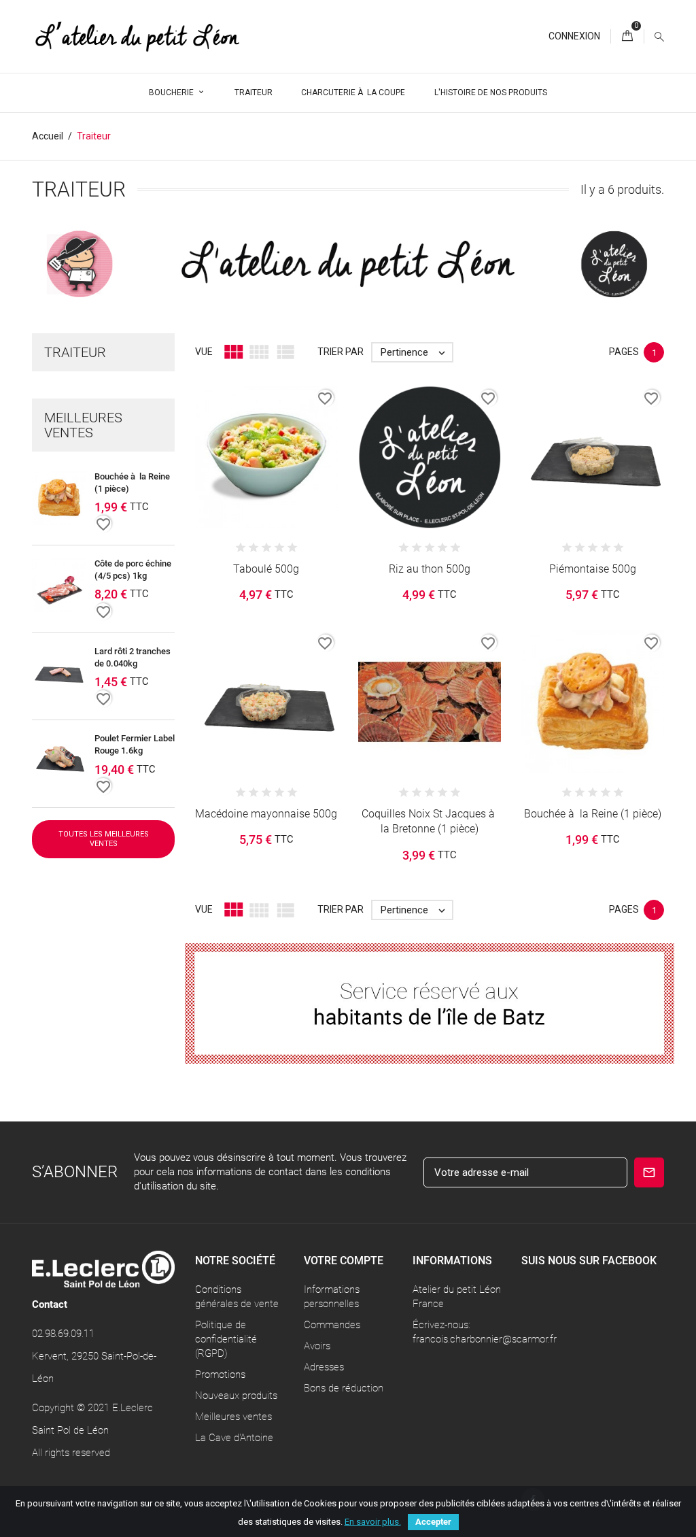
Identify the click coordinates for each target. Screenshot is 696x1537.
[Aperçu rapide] (266, 466)
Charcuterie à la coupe (353, 92)
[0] (627, 36)
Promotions (220, 1374)
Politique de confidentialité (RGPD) (226, 1339)
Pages (624, 351)
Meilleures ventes (233, 1417)
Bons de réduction (343, 1388)
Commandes (332, 1325)
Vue (204, 351)
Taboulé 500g (266, 568)
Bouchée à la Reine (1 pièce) (592, 813)
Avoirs (317, 1346)
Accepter (433, 1522)
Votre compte (343, 1260)
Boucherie (172, 92)
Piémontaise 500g (592, 568)
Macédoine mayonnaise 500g (266, 813)
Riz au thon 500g (429, 568)
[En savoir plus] (295, 466)
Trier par (340, 351)
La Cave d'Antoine (234, 1438)
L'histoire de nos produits (490, 92)
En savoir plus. (373, 1522)
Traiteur (253, 92)
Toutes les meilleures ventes (103, 839)
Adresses (324, 1367)
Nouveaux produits (236, 1395)
